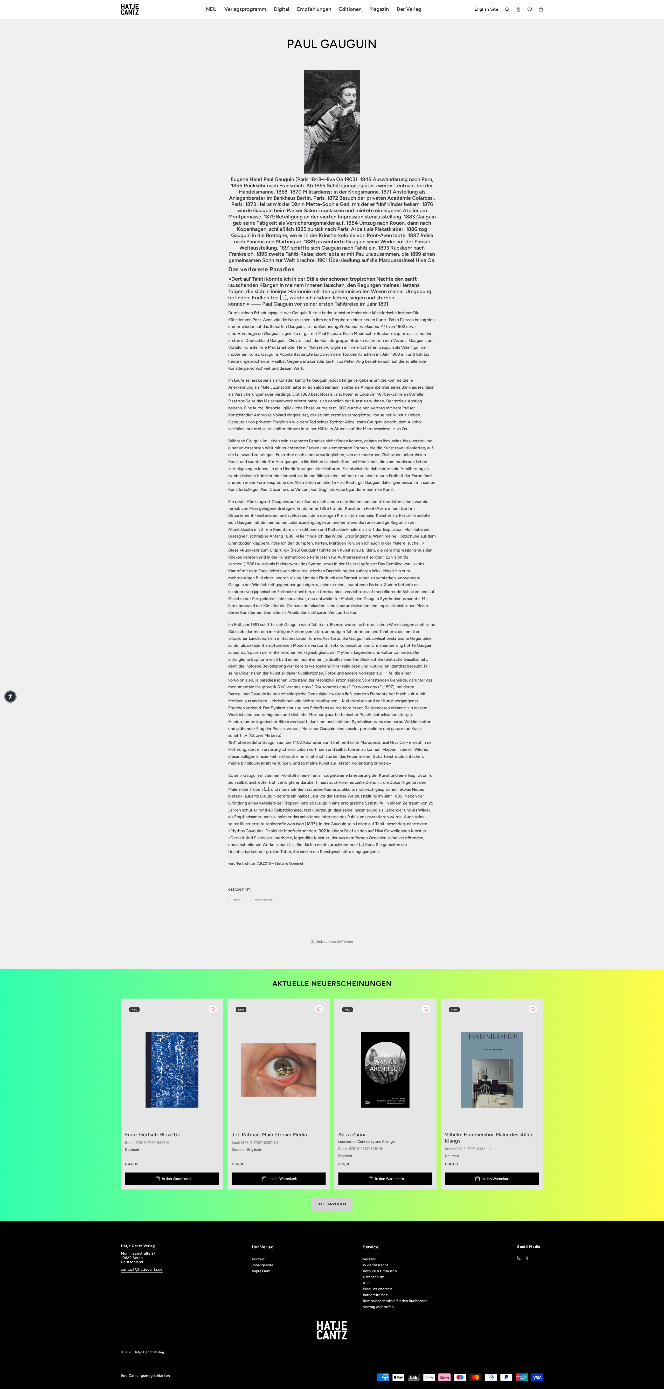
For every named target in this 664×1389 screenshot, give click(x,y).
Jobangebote (262, 1265)
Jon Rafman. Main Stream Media (269, 1134)
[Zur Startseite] (136, 9)
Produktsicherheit (377, 1289)
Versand (369, 1259)
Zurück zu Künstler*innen (332, 941)
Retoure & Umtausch (380, 1271)
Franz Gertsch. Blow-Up (153, 1134)
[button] (10, 696)
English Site (486, 9)
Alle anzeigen (332, 1204)
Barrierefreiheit (375, 1295)
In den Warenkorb (176, 1179)
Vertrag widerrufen (378, 1307)
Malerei (236, 899)
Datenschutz (373, 1277)
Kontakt (258, 1259)
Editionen (350, 9)
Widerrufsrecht (375, 1265)
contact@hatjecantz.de (142, 1269)
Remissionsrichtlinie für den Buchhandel (395, 1301)
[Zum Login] (518, 9)
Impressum (261, 1271)
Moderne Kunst (263, 899)
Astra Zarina (352, 1134)
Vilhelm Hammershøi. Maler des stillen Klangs (489, 1137)
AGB (367, 1283)
